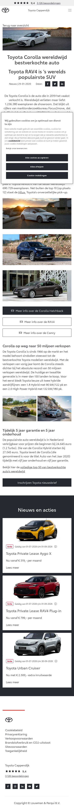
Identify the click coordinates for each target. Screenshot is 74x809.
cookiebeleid (14, 140)
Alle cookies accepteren (37, 157)
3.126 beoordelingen (49, 3)
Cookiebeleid (13, 730)
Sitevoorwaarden (16, 746)
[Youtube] (29, 786)
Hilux (21, 192)
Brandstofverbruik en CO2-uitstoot (27, 742)
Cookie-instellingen (37, 175)
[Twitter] (55, 84)
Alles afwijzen (37, 166)
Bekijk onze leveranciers (16, 148)
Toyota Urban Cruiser (23, 668)
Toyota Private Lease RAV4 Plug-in (33, 610)
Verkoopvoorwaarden (19, 738)
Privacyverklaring (16, 734)
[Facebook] (47, 84)
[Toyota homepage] (5, 10)
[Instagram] (15, 786)
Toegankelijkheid (16, 751)
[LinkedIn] (62, 84)
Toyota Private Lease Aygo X (28, 553)
